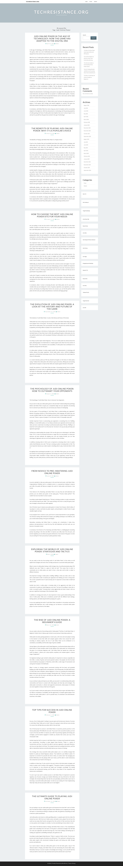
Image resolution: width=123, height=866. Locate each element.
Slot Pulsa (85, 248)
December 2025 (87, 128)
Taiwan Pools (86, 292)
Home (86, 1)
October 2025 (87, 133)
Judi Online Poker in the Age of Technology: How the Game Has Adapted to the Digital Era (52, 38)
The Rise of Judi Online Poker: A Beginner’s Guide (52, 621)
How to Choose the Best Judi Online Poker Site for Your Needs (52, 215)
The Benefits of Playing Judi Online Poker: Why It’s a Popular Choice (52, 129)
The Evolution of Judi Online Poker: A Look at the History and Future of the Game (52, 306)
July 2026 (86, 108)
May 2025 (86, 147)
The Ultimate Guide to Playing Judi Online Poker (52, 797)
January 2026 (86, 125)
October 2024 (87, 167)
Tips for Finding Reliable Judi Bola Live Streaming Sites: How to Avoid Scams (89, 71)
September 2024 (87, 170)
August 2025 (86, 139)
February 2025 (87, 156)
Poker (90, 1)
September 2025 (87, 136)
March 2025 (86, 153)
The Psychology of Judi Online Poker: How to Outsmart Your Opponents (52, 390)
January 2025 (86, 159)
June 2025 (86, 145)
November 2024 (87, 164)
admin (57, 43)
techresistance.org (32, 1)
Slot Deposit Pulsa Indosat (89, 239)
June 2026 (86, 111)
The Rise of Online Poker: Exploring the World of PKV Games (89, 52)
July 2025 (86, 142)
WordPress (64, 863)
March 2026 (86, 119)
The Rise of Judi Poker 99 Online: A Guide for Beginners (89, 77)
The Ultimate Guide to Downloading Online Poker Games (89, 64)
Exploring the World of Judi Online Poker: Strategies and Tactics (52, 550)
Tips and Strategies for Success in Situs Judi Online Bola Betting (89, 58)
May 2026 (86, 113)
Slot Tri (84, 194)
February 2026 (87, 122)
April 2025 (86, 150)
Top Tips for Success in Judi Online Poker (52, 711)
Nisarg (73, 863)
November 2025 (87, 130)
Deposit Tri (85, 270)
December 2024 (87, 161)
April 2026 (86, 116)
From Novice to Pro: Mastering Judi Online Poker (52, 472)
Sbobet (95, 1)
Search (84, 35)
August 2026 (86, 105)
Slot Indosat (86, 202)
